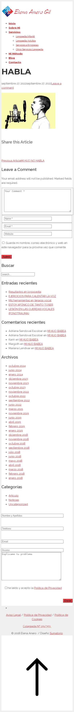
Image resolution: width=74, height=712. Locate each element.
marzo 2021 (16, 409)
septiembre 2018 (19, 447)
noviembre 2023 (19, 383)
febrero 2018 (17, 473)
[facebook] (10, 608)
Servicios (14, 32)
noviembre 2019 (19, 413)
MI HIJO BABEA (56, 331)
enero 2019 (16, 430)
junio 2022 (15, 404)
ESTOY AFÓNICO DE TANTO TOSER (31, 304)
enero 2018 (16, 478)
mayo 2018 (15, 460)
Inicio (12, 23)
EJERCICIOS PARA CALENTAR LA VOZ (32, 296)
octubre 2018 (17, 443)
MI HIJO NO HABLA (22, 160)
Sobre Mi (14, 27)
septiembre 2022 (19, 400)
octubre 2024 (17, 366)
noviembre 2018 (19, 439)
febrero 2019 (17, 426)
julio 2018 (14, 452)
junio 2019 (15, 417)
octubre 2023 (17, 387)
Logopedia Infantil (25, 36)
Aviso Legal (13, 615)
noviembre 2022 (19, 391)
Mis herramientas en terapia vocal (30, 300)
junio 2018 (15, 456)
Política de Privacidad (48, 588)
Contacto (15, 62)
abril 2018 (15, 465)
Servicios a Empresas (27, 45)
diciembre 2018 (18, 435)
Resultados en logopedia (25, 291)
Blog (12, 57)
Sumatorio (56, 633)
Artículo (13, 495)
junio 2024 (15, 370)
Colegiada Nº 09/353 (37, 626)
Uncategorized (18, 504)
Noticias (14, 500)
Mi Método (16, 53)
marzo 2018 (16, 469)
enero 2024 (16, 374)
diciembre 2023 (18, 378)
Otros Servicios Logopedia (29, 49)
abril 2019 (15, 422)
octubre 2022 (17, 396)
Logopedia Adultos (26, 40)
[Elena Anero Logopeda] (26, 16)
